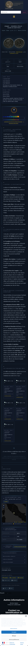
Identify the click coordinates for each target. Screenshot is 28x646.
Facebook (6, 577)
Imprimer (15, 580)
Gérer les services (13, 628)
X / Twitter (13, 577)
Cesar (6, 593)
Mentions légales (14, 603)
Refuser (14, 635)
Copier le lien (7, 580)
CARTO (25, 522)
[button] (26, 616)
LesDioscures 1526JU (14, 53)
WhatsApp (21, 577)
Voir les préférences (14, 639)
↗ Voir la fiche (7, 395)
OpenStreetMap (20, 522)
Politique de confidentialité (14, 604)
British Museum (19, 51)
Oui (5, 588)
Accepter (14, 632)
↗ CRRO (6, 501)
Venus (9, 593)
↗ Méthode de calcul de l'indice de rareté (13, 121)
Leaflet (16, 522)
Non (11, 588)
